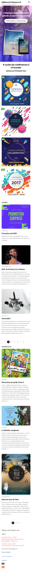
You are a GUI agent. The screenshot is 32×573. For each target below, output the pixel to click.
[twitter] (2, 533)
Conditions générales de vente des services (12, 539)
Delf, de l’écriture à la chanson (13, 269)
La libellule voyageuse (10, 430)
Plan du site (14, 541)
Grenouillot (6, 318)
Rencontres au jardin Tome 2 (13, 382)
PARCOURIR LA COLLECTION (16, 21)
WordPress (9, 545)
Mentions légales (6, 541)
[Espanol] (3, 567)
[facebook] (4, 533)
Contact (14, 537)
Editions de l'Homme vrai (8, 543)
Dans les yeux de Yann (10, 499)
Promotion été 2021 (9, 233)
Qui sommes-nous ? (6, 537)
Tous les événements (7, 556)
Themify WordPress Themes (18, 545)
